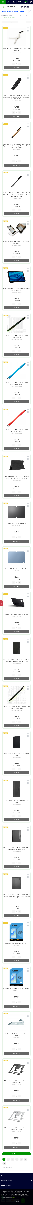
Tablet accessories (9, 18)
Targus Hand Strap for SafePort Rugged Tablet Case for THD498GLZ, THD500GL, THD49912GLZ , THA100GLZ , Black (16, 97)
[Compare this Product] (28, 31)
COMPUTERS (8, 16)
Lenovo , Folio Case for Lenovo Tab (16, 523)
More (13, 1197)
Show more (17, 1154)
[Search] (30, 11)
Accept (17, 1201)
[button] (13, 2)
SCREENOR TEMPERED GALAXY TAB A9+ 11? (17, 943)
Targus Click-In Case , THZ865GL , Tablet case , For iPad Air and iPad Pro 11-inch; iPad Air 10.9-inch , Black (16, 896)
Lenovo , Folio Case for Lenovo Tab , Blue (16, 569)
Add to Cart (16, 67)
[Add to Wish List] (28, 28)
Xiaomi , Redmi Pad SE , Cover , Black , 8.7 (16, 614)
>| (4, 1163)
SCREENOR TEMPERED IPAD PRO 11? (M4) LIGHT (16, 988)
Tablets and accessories (21, 16)
